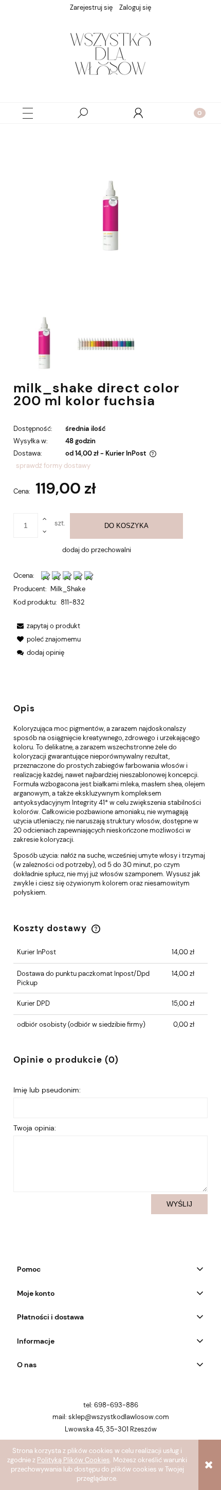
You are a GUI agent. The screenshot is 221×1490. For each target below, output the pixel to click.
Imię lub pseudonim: (47, 1090)
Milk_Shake (67, 588)
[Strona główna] (110, 56)
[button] (28, 113)
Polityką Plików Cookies (73, 1460)
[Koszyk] (193, 113)
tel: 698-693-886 (110, 1405)
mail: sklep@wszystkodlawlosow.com (110, 1416)
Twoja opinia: (34, 1128)
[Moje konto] (138, 113)
